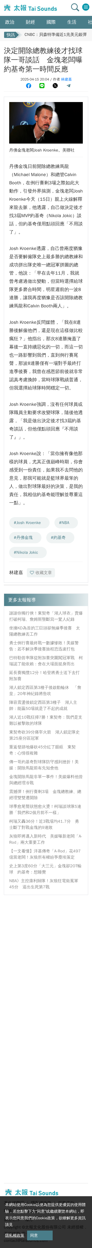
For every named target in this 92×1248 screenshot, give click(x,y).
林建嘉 (66, 79)
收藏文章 (44, 572)
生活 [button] (71, 22)
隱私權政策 (14, 1235)
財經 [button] (30, 22)
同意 (34, 1235)
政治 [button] (9, 22)
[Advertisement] (46, 946)
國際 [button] (51, 22)
